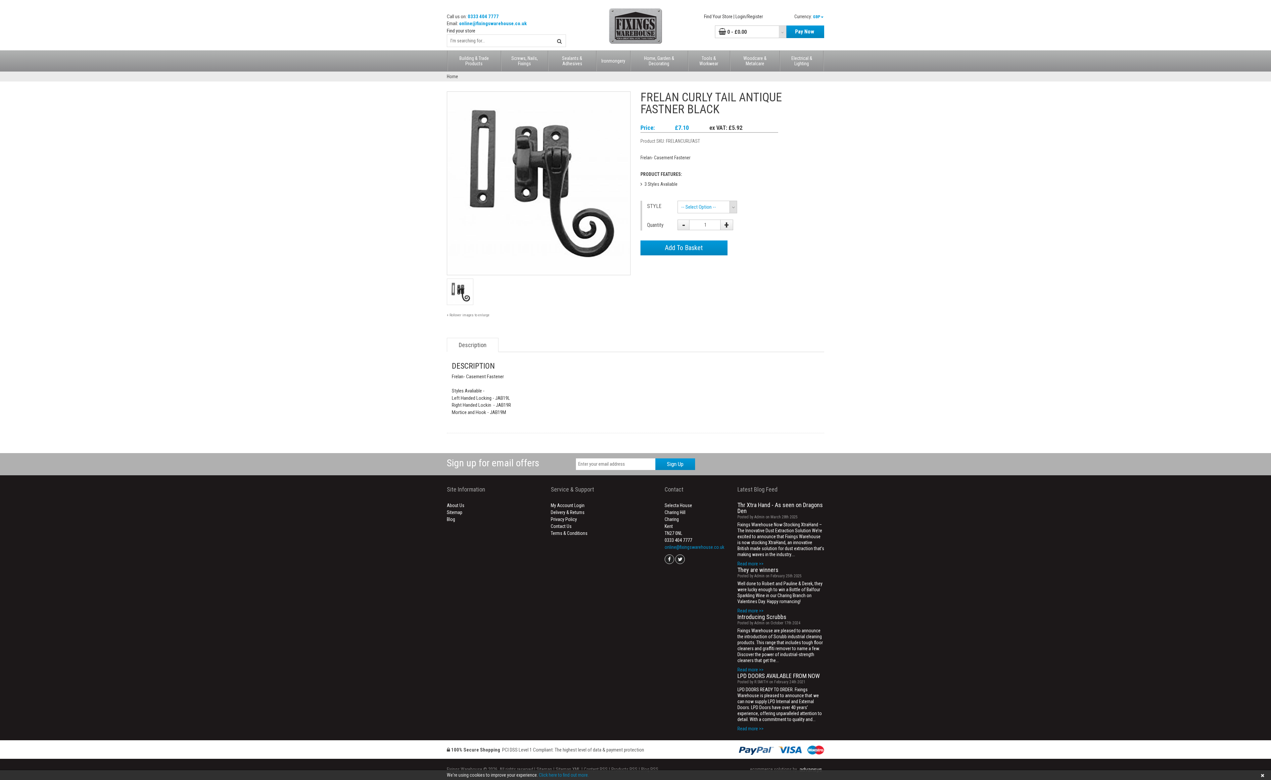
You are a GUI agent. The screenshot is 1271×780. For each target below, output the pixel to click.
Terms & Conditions (569, 533)
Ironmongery (613, 61)
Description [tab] (473, 344)
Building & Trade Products (474, 61)
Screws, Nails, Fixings (524, 61)
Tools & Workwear (708, 61)
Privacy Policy (564, 519)
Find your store (461, 31)
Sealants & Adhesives (572, 61)
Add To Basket (684, 248)
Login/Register (749, 16)
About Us (455, 505)
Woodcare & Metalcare (755, 61)
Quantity (655, 225)
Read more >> (750, 563)
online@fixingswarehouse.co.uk (493, 23)
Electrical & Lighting (801, 61)
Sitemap (454, 512)
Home (452, 76)
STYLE (654, 206)
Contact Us (561, 526)
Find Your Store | (719, 16)
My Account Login (568, 505)
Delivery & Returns (568, 512)
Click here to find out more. (564, 775)
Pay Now (804, 31)
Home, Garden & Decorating (659, 61)
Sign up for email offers (493, 463)
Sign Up (675, 464)
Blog (451, 519)
